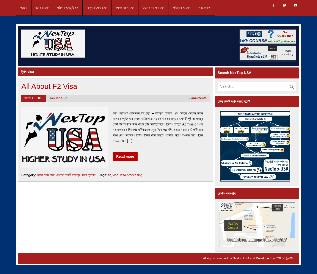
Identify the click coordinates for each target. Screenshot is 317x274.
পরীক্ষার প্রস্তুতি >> (67, 7)
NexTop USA (58, 98)
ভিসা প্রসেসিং (89, 175)
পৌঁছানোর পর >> (181, 7)
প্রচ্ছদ (23, 7)
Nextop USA (241, 258)
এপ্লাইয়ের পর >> (125, 7)
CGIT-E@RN (284, 258)
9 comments (198, 98)
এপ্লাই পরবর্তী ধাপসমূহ (68, 175)
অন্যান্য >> (204, 7)
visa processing (131, 175)
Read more (125, 156)
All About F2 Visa (49, 86)
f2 (109, 175)
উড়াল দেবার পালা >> (153, 7)
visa (115, 175)
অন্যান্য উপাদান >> (97, 7)
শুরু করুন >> (42, 7)
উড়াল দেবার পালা (46, 175)
